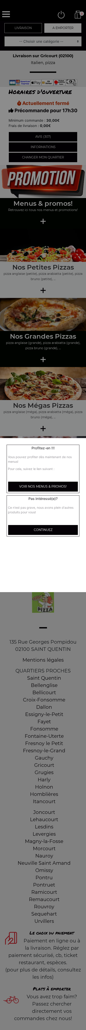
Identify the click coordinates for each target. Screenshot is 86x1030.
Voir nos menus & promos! (43, 486)
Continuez (43, 530)
